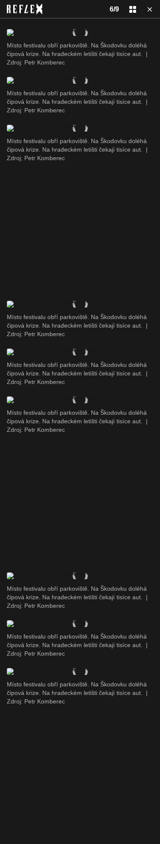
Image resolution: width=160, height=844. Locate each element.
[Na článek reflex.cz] (24, 9)
